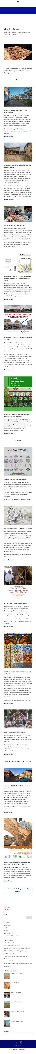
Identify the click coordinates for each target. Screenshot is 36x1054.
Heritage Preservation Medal (12, 945)
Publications (7, 966)
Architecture (7, 925)
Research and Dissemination (12, 936)
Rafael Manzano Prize (10, 943)
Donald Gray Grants (9, 953)
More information (9, 136)
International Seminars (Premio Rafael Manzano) (18, 963)
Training (15, 34)
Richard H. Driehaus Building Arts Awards (16, 951)
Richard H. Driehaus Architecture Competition (17, 948)
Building (6, 928)
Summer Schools (8, 961)
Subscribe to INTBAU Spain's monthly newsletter (18, 890)
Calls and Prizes (16, 32)
